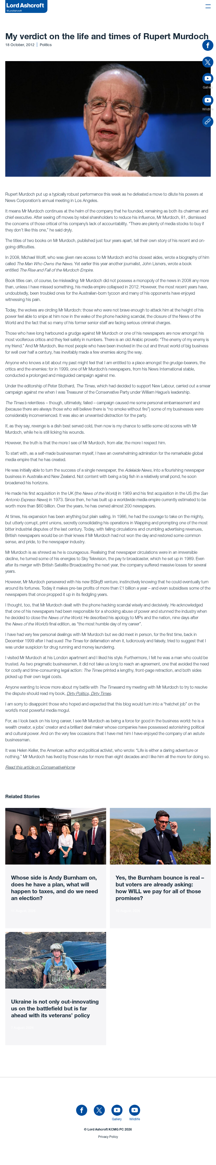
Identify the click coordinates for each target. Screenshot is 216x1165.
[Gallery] (116, 1110)
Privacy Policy (108, 1137)
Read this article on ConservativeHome (40, 767)
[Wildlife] (134, 1110)
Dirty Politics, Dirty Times (89, 693)
